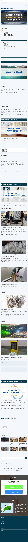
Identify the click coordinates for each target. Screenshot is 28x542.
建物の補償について (6, 47)
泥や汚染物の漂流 (6, 45)
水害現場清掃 (3, 8)
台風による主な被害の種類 (6, 42)
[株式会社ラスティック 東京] (2, 1)
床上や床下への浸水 (6, 44)
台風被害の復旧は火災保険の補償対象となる (9, 46)
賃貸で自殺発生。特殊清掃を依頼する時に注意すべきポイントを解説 (10, 466)
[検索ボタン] (25, 1)
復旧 (12, 418)
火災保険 (15, 418)
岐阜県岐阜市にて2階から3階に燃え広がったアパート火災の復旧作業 (10, 470)
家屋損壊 (5, 43)
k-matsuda (5, 430)
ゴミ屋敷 (3, 523)
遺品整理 (3, 521)
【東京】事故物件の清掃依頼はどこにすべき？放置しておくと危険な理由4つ (11, 468)
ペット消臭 (3, 530)
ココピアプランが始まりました (5, 463)
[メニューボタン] (27, 1)
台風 (11, 418)
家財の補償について (6, 48)
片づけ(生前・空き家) (7, 8)
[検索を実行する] (26, 458)
